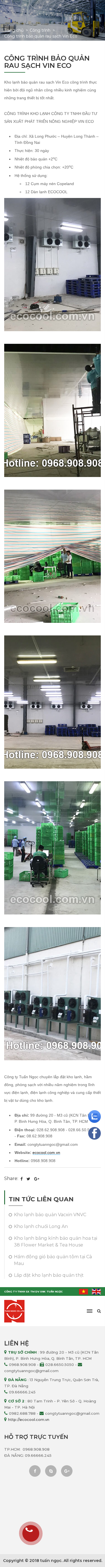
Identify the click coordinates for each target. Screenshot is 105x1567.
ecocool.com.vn (46, 1152)
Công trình (40, 30)
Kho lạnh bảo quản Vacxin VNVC (50, 1214)
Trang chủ (14, 30)
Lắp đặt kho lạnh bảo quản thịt (49, 1275)
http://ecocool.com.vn (28, 1419)
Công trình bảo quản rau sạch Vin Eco (40, 36)
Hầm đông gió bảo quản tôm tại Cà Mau (53, 1260)
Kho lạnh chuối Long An (41, 1226)
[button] (89, 1311)
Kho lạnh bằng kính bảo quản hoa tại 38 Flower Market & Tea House (55, 1242)
